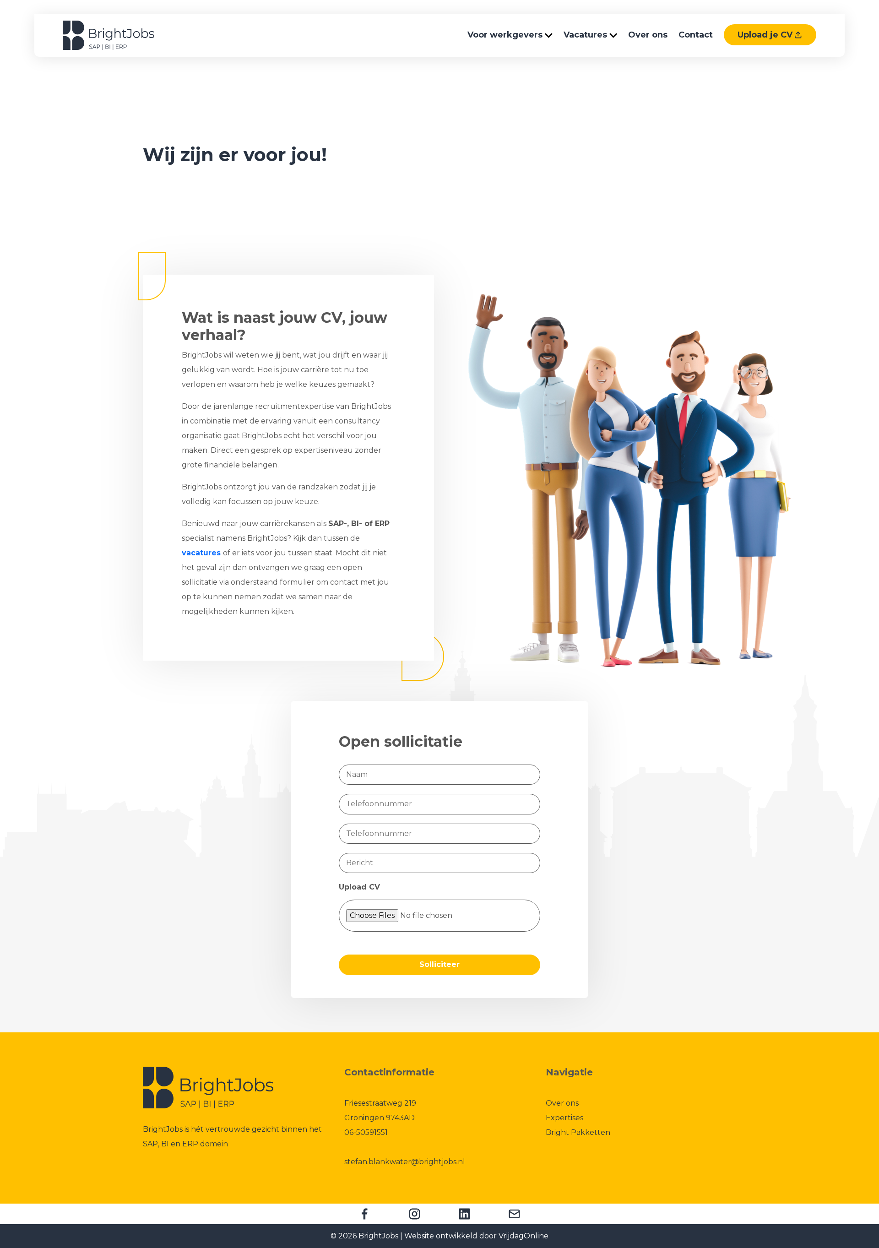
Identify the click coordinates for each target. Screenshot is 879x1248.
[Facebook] (365, 1214)
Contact (695, 35)
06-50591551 (366, 1132)
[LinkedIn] (464, 1214)
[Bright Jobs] (108, 34)
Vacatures (586, 35)
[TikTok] (514, 1214)
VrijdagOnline (523, 1236)
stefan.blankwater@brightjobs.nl (404, 1161)
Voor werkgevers (506, 35)
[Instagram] (414, 1214)
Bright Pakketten (578, 1132)
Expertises (564, 1117)
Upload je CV (766, 35)
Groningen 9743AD (379, 1117)
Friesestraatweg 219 (381, 1103)
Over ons (647, 35)
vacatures (201, 552)
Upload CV (359, 887)
